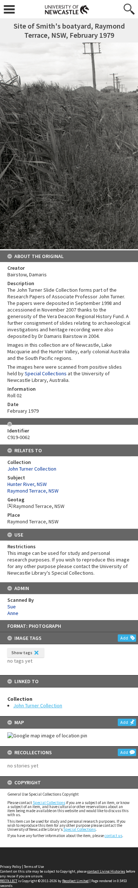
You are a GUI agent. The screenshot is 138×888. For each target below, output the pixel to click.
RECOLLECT (8, 880)
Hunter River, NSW (27, 484)
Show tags (21, 652)
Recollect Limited (75, 880)
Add (124, 638)
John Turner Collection (37, 705)
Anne (12, 613)
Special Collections (49, 802)
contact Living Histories (106, 871)
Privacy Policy (10, 866)
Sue (11, 606)
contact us (113, 835)
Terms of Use (34, 866)
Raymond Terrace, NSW (33, 490)
